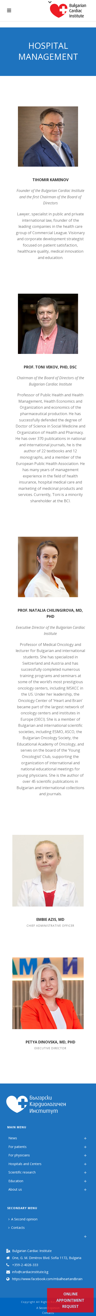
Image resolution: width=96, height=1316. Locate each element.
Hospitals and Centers (24, 1164)
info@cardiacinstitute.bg (30, 1272)
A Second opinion (24, 1219)
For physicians (19, 1155)
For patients (17, 1146)
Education (15, 1181)
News (12, 1138)
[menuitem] (9, 1235)
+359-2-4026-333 (25, 1265)
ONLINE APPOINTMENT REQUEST (70, 1300)
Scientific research (22, 1172)
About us (15, 1189)
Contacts (18, 1227)
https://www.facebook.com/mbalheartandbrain (47, 1279)
